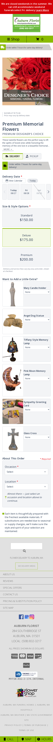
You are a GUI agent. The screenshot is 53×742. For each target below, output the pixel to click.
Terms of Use (26, 730)
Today (33, 180)
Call (10, 739)
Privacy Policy (13, 725)
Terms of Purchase (35, 725)
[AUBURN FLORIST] (26, 31)
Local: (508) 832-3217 (26, 641)
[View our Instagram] (31, 618)
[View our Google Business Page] (26, 618)
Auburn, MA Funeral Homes (18, 704)
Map (27, 739)
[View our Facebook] (21, 618)
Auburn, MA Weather (12, 715)
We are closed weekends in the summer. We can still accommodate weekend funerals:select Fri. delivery (26, 7)
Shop (15, 39)
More (7, 149)
